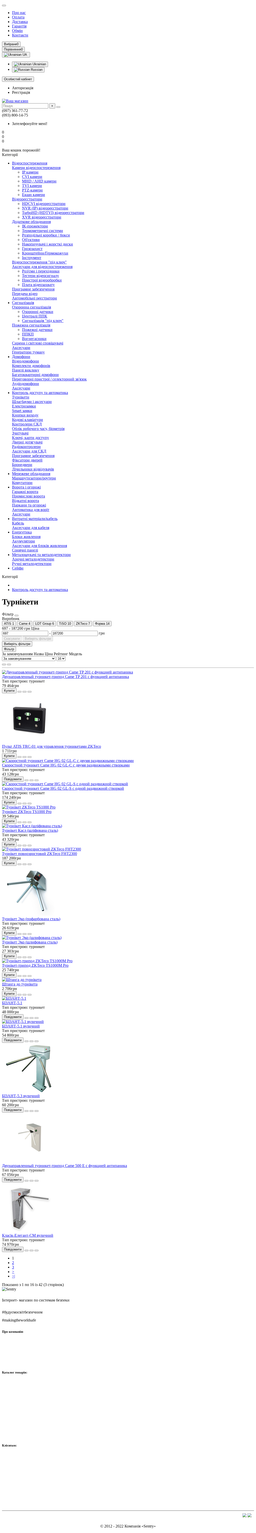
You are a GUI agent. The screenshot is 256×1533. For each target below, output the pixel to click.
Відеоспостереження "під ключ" (39, 262)
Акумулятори (23, 541)
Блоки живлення (26, 536)
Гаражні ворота (25, 492)
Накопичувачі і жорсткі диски (47, 244)
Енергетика (22, 532)
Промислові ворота (28, 496)
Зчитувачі (20, 433)
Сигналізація (23, 302)
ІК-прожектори (35, 226)
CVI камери (32, 176)
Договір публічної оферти (24, 1490)
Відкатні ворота (25, 500)
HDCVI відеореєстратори (44, 204)
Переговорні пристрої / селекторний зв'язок (49, 379)
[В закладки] (24, 691)
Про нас (19, 12)
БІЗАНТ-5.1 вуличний (21, 1026)
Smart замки (22, 410)
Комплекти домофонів (31, 366)
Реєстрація (21, 92)
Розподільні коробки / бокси (46, 235)
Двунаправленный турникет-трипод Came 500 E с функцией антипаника (64, 1166)
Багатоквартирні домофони (35, 374)
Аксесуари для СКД (29, 451)
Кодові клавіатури (27, 420)
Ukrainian (39, 64)
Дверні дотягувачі (27, 442)
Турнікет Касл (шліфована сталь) (30, 830)
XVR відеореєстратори (41, 217)
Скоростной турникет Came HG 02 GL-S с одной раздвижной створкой (63, 788)
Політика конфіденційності (25, 1498)
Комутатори (22, 482)
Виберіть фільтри (38, 638)
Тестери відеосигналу (40, 276)
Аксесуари (21, 348)
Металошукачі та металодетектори (41, 554)
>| (13, 1276)
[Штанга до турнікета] (22, 980)
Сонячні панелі (25, 550)
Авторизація (22, 88)
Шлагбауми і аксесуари (32, 402)
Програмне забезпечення (33, 289)
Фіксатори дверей (27, 460)
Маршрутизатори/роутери (34, 478)
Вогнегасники (34, 338)
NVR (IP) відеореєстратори (45, 208)
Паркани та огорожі (29, 505)
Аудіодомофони (25, 384)
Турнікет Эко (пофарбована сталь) (31, 919)
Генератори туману (28, 352)
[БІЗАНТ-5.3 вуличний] (29, 1091)
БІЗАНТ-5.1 (12, 1003)
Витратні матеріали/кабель (35, 518)
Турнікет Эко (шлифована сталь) (30, 942)
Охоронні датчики (37, 312)
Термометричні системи (42, 230)
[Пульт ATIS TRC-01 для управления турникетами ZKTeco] (29, 742)
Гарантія (19, 26)
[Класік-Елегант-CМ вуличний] (29, 1231)
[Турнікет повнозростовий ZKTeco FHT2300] (41, 849)
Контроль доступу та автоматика (40, 392)
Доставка (20, 22)
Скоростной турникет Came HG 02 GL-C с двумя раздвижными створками (66, 765)
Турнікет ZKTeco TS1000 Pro (27, 812)
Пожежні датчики (37, 330)
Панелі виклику (25, 370)
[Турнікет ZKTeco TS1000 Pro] (29, 807)
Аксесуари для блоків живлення (39, 546)
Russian (36, 70)
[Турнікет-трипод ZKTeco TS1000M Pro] (37, 961)
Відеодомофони (25, 361)
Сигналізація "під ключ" (43, 320)
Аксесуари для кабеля (30, 528)
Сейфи (18, 568)
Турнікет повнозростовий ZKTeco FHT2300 (39, 854)
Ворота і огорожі (26, 487)
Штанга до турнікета (20, 984)
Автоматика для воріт (30, 510)
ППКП (28, 334)
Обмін (17, 30)
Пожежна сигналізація (31, 325)
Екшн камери (33, 194)
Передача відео (25, 294)
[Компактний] (9, 664)
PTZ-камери (32, 190)
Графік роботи (14, 1361)
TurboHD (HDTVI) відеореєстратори (53, 212)
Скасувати (12, 638)
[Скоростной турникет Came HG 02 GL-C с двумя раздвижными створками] (68, 760)
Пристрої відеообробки (42, 280)
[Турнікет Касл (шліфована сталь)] (32, 826)
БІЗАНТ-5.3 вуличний (21, 1096)
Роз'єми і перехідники (41, 271)
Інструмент (31, 258)
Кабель (18, 523)
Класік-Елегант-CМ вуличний (27, 1235)
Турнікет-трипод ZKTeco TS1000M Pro (35, 965)
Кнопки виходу (25, 415)
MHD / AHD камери (39, 181)
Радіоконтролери (26, 446)
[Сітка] (4, 664)
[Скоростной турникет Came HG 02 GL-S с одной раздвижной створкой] (65, 784)
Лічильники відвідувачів (33, 469)
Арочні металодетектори (33, 559)
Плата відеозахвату (38, 284)
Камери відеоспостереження (36, 168)
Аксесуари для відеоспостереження (42, 266)
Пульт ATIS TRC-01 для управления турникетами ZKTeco (51, 746)
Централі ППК (34, 316)
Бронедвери (22, 464)
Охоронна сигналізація (31, 307)
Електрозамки (24, 406)
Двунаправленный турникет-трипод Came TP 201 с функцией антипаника (65, 676)
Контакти (20, 35)
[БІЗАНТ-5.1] (14, 998)
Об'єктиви (31, 240)
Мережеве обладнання (31, 474)
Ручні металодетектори (32, 564)
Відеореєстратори (27, 199)
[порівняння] (30, 691)
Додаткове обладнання (31, 222)
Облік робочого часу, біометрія (38, 428)
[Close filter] (16, 615)
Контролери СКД (27, 424)
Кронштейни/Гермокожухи (45, 253)
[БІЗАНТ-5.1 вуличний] (23, 1022)
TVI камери (32, 186)
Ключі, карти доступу (30, 438)
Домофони (21, 356)
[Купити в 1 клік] (20, 691)
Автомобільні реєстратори (34, 298)
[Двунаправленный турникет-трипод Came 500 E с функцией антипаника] (29, 1161)
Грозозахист (32, 248)
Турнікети (20, 397)
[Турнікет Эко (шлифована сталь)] (32, 938)
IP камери (30, 172)
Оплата (18, 17)
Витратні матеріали (18, 1418)
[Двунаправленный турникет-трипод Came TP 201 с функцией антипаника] (67, 672)
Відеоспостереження (29, 163)
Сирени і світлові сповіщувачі (37, 343)
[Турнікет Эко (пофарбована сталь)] (29, 914)
